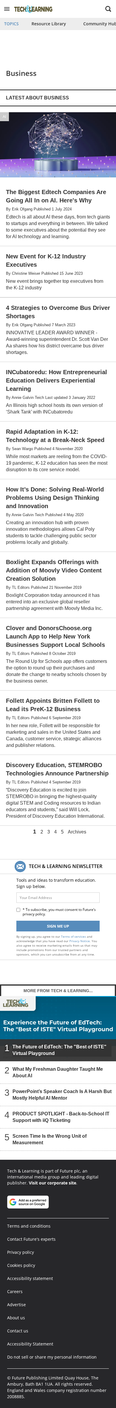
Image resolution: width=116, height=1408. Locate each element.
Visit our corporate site (52, 1183)
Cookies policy (21, 1265)
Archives (77, 832)
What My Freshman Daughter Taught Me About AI (57, 1072)
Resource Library (49, 23)
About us (16, 1317)
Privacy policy (20, 1252)
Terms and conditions (29, 1226)
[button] (6, 9)
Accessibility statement (30, 1278)
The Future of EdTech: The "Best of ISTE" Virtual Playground (59, 1050)
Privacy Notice (79, 941)
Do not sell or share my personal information (52, 1357)
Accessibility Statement (30, 1344)
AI (4, 116)
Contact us (17, 1331)
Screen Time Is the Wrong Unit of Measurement (49, 1139)
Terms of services (74, 936)
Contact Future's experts (31, 1239)
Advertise (16, 1304)
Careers (15, 1291)
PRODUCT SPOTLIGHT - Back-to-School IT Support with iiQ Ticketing (60, 1117)
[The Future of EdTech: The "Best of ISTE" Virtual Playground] (58, 1028)
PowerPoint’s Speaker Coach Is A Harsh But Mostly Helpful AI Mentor (62, 1095)
